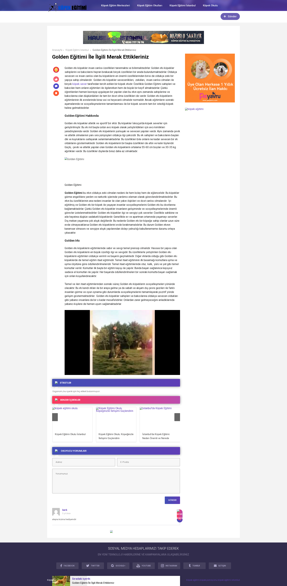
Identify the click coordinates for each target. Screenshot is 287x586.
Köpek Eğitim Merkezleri (115, 5)
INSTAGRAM (171, 565)
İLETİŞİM (222, 565)
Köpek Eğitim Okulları (149, 5)
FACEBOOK (69, 565)
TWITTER (95, 565)
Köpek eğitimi (193, 580)
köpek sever (79, 84)
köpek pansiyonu (208, 580)
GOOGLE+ (120, 565)
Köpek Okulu (210, 5)
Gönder (232, 16)
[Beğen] (180, 514)
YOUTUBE (146, 565)
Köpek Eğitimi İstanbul (183, 5)
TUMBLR (196, 565)
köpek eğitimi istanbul (229, 580)
